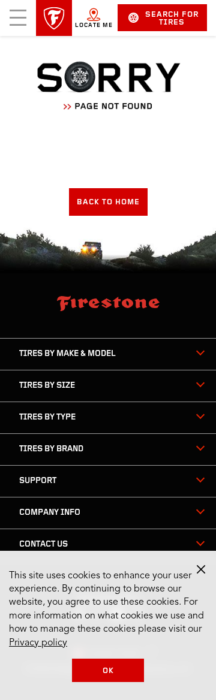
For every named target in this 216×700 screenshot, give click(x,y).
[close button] (201, 569)
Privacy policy (38, 643)
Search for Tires (172, 18)
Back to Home (108, 202)
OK (108, 671)
